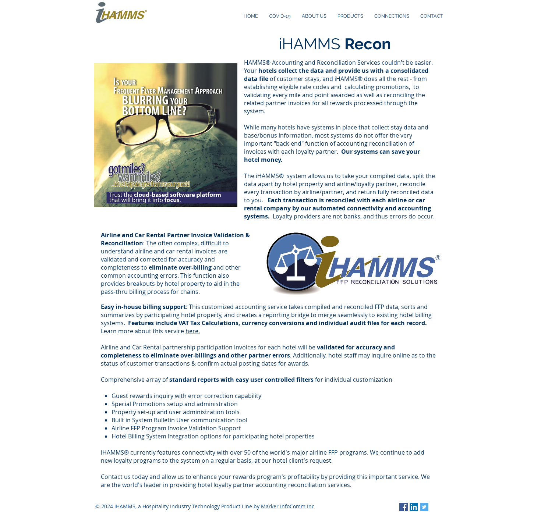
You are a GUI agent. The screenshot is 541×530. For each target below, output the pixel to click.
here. (192, 331)
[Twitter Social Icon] (424, 507)
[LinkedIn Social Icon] (414, 507)
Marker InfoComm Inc (287, 506)
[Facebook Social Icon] (403, 507)
